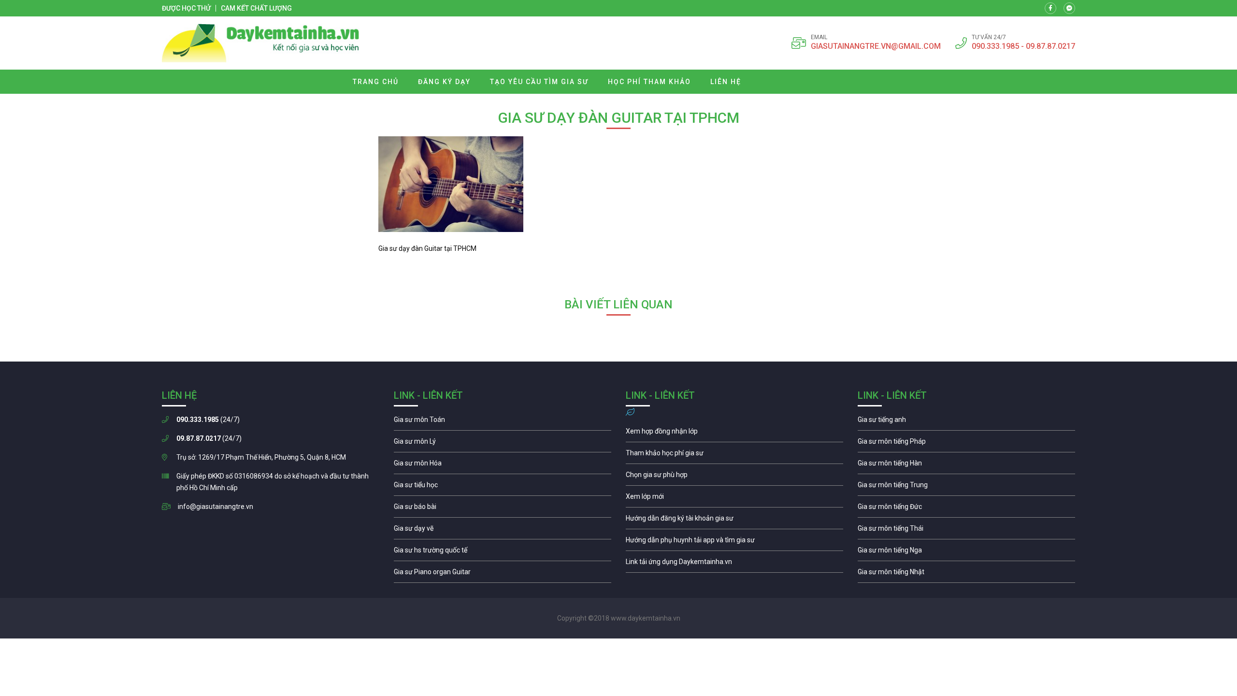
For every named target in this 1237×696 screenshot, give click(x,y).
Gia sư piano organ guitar (502, 574)
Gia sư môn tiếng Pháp (966, 443)
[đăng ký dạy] (261, 43)
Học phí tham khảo (649, 82)
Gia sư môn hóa (502, 465)
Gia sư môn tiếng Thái (966, 530)
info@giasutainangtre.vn (215, 506)
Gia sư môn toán (502, 422)
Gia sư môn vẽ (502, 530)
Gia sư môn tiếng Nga (734, 564)
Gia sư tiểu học (502, 487)
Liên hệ (725, 82)
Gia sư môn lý (502, 443)
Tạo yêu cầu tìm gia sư (539, 82)
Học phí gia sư (734, 455)
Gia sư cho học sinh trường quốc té (502, 552)
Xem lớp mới (734, 499)
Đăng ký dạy (444, 82)
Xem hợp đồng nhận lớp (734, 433)
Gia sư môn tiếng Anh (966, 422)
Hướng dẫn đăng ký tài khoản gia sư (734, 520)
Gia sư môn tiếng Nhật (966, 574)
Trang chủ (376, 82)
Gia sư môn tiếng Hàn (966, 465)
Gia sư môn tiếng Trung (966, 487)
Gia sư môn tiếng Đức (966, 509)
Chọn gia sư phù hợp (734, 477)
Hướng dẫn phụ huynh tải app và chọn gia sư (734, 542)
